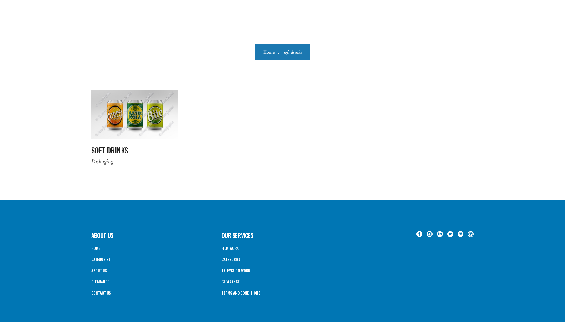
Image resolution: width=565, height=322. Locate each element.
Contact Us (101, 293)
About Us (99, 270)
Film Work (230, 248)
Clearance (100, 282)
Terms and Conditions (241, 293)
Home (269, 52)
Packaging (102, 161)
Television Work (236, 270)
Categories (100, 259)
